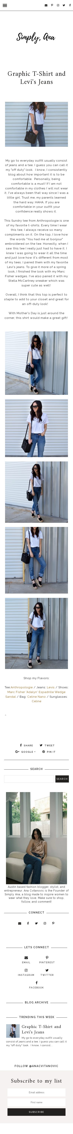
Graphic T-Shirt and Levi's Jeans (36, 78)
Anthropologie (22, 687)
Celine (36, 701)
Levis (51, 687)
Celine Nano (36, 696)
